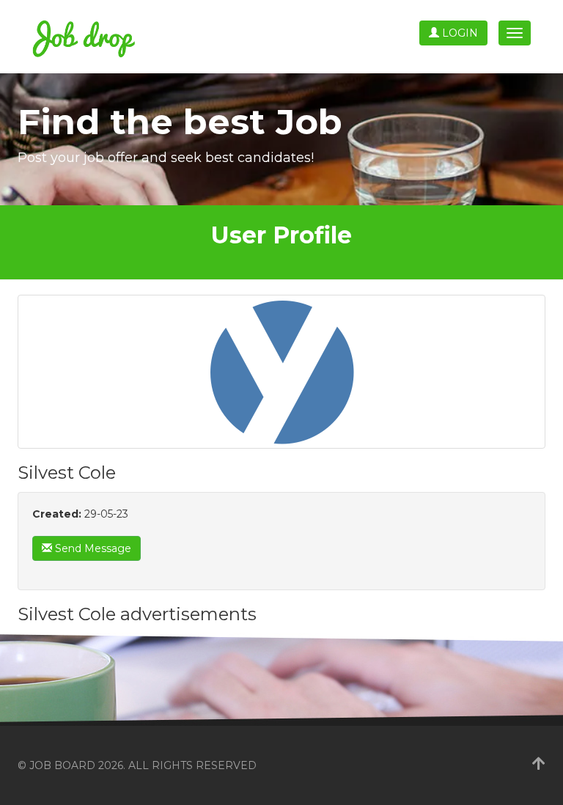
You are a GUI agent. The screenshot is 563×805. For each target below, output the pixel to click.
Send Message (91, 548)
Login (458, 33)
